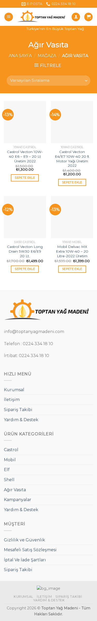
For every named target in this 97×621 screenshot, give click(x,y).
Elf (7, 469)
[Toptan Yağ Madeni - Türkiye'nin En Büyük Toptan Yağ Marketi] (42, 17)
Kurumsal (14, 389)
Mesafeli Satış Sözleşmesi (30, 549)
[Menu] (8, 17)
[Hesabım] (76, 17)
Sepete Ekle (25, 177)
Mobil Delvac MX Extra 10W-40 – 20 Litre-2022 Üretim (72, 251)
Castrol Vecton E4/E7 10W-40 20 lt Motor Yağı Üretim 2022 (72, 159)
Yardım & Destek (21, 419)
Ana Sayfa (20, 55)
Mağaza (47, 55)
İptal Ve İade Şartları (25, 559)
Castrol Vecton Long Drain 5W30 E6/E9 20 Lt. (25, 251)
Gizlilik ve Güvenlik (24, 539)
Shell (9, 479)
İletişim (12, 399)
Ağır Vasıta (15, 489)
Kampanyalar (17, 499)
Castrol (11, 449)
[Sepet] (88, 17)
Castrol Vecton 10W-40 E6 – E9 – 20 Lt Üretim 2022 (25, 156)
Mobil (10, 459)
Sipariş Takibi (18, 409)
